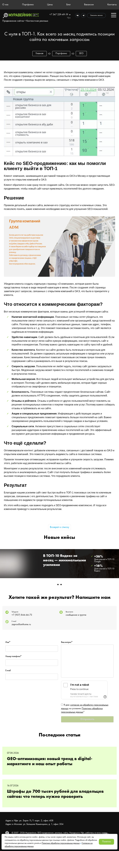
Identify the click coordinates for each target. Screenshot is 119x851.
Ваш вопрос (67, 642)
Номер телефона (13, 656)
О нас (5, 4)
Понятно (106, 841)
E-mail (8, 670)
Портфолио (28, 4)
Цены (50, 4)
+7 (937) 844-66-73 (22, 615)
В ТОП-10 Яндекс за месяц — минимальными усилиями (64, 560)
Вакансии (89, 4)
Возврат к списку (59, 527)
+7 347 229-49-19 (59, 14)
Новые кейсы (59, 537)
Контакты (112, 4)
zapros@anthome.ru (21, 624)
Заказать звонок (96, 15)
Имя (7, 642)
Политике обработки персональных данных (61, 843)
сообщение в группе (76, 615)
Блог (68, 4)
